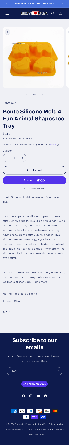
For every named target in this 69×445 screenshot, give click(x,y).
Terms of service (36, 435)
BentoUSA (20, 424)
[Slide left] (27, 94)
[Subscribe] (58, 371)
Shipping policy (15, 429)
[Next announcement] (62, 3)
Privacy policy (56, 424)
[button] (7, 13)
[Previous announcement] (6, 3)
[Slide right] (42, 94)
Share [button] (9, 311)
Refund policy (57, 429)
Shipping (7, 138)
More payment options (34, 189)
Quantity (7, 151)
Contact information (37, 429)
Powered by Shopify (35, 424)
